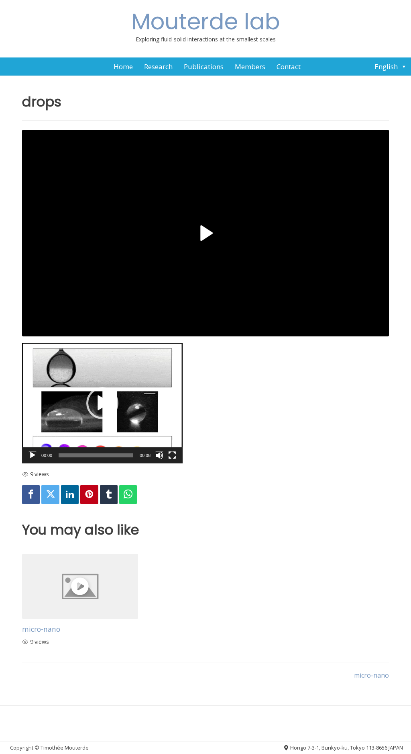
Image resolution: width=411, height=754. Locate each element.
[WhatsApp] (128, 494)
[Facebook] (31, 494)
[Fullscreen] (172, 455)
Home (123, 66)
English (386, 66)
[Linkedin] (70, 494)
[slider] (96, 455)
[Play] (32, 455)
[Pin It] (89, 494)
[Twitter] (50, 494)
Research (158, 66)
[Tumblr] (109, 494)
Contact (289, 66)
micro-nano (41, 629)
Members (250, 66)
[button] (102, 403)
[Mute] (159, 455)
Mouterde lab (205, 21)
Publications (204, 66)
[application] (102, 403)
